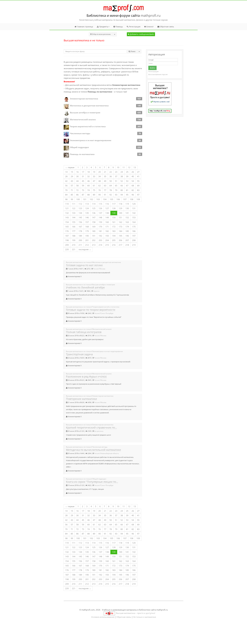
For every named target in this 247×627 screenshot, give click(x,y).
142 (134, 213)
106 (118, 199)
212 (87, 245)
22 (110, 172)
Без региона (98, 431)
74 (88, 190)
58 (77, 185)
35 (105, 176)
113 (87, 204)
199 (73, 240)
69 (138, 185)
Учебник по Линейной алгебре (85, 287)
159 (100, 222)
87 (83, 194)
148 (100, 217)
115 (100, 204)
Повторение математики (81, 399)
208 (134, 240)
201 (87, 240)
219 (134, 245)
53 (127, 181)
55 (138, 181)
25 (127, 172)
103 (98, 199)
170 (100, 226)
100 (78, 199)
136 (93, 213)
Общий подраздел (79, 147)
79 (116, 190)
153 (134, 217)
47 (94, 181)
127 (107, 208)
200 (80, 240)
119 (127, 204)
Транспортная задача (79, 354)
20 (99, 172)
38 (122, 176)
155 (73, 222)
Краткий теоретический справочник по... (91, 427)
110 (67, 204)
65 (116, 185)
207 (127, 240)
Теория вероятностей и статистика (88, 126)
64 (110, 185)
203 (100, 240)
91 (105, 194)
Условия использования (102, 617)
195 (120, 235)
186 (134, 231)
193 (107, 235)
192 (100, 235)
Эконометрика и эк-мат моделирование (90, 140)
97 (138, 194)
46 (88, 181)
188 (73, 235)
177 (73, 231)
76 (99, 190)
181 (100, 231)
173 (120, 226)
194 (114, 235)
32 (88, 176)
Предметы (103, 26)
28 (66, 176)
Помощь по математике (82, 154)
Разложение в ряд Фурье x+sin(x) (86, 376)
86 (77, 194)
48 (99, 181)
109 (138, 199)
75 (94, 190)
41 (138, 176)
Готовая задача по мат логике (84, 265)
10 (118, 167)
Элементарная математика (84, 98)
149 (107, 217)
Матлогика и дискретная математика (89, 105)
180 (93, 231)
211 (80, 245)
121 (67, 208)
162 (120, 222)
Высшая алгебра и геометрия (85, 112)
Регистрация (134, 26)
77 (105, 190)
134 (80, 213)
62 (99, 185)
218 (127, 245)
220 (67, 249)
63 (105, 185)
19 (94, 172)
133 (73, 213)
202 (93, 240)
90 (99, 194)
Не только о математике (144, 617)
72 (77, 190)
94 (122, 194)
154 (67, 222)
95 (127, 194)
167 (80, 226)
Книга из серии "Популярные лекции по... (92, 481)
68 (133, 185)
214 (100, 245)
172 (114, 226)
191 (93, 235)
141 (127, 213)
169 (93, 226)
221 (73, 249)
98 (66, 199)
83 (138, 190)
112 (80, 204)
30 (77, 176)
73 (83, 190)
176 (67, 231)
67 (127, 185)
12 (129, 167)
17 (83, 172)
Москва (102, 269)
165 (67, 226)
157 (87, 222)
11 (123, 167)
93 (116, 194)
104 (105, 199)
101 (84, 199)
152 (127, 217)
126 (100, 208)
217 (120, 245)
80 (122, 190)
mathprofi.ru (151, 15)
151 (120, 217)
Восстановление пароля (157, 74)
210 (73, 245)
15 (72, 172)
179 (87, 231)
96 (133, 194)
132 (67, 213)
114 (93, 204)
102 (91, 199)
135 (87, 213)
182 (107, 231)
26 (133, 172)
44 (77, 181)
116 (107, 204)
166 (73, 226)
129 (120, 208)
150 (114, 217)
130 (127, 208)
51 (116, 181)
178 (80, 231)
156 (80, 222)
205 (114, 240)
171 (107, 226)
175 (134, 226)
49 (105, 181)
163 (127, 222)
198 (67, 240)
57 (72, 185)
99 (72, 199)
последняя (85, 249)
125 (93, 208)
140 (120, 213)
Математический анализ (83, 119)
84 (66, 194)
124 (87, 208)
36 (110, 176)
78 (110, 190)
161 (114, 222)
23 (116, 172)
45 (83, 181)
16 (77, 172)
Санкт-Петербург (107, 313)
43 (72, 181)
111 (73, 204)
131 (134, 208)
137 (100, 213)
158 (93, 222)
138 (107, 213)
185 (127, 231)
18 (88, 172)
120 (134, 204)
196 (127, 235)
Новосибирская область (110, 453)
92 (110, 194)
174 (127, 226)
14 (66, 172)
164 (134, 222)
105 (111, 199)
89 (94, 194)
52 (122, 181)
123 (80, 208)
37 (116, 176)
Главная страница (84, 26)
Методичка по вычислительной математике (93, 450)
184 (120, 231)
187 (67, 235)
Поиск (132, 51)
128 (114, 208)
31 (83, 176)
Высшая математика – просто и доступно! (135, 613)
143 (67, 217)
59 (83, 185)
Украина (96, 291)
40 (133, 176)
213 (93, 245)
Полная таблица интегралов (83, 332)
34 (99, 176)
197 (134, 235)
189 (80, 235)
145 (80, 217)
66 (122, 185)
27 (138, 172)
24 (122, 172)
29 (72, 176)
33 (94, 176)
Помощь (119, 26)
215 (107, 245)
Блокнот (150, 26)
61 (94, 185)
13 (135, 167)
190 (87, 235)
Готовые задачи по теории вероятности (90, 309)
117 (114, 204)
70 (66, 190)
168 (87, 226)
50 (110, 181)
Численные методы (80, 133)
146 (87, 217)
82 (133, 190)
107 (125, 199)
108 (131, 199)
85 (72, 194)
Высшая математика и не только (78, 262)
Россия (95, 269)
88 (88, 194)
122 (73, 208)
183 (114, 231)
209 (67, 245)
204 (107, 240)
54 (133, 181)
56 (66, 185)
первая (69, 167)
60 (88, 185)
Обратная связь (166, 26)
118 (120, 204)
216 (114, 245)
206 (120, 240)
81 (127, 190)
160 (107, 222)
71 (72, 190)
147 (93, 217)
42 (66, 181)
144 (73, 217)
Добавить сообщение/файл (141, 34)
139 (114, 213)
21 (105, 172)
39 (127, 176)
